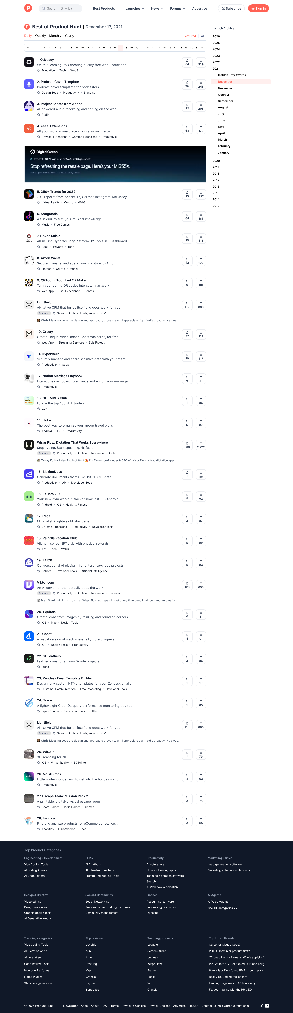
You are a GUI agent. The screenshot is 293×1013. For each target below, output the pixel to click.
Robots (89, 291)
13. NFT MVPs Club (52, 398)
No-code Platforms (36, 970)
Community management (101, 912)
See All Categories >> (223, 908)
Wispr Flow (154, 964)
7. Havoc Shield (48, 236)
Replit (151, 976)
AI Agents (214, 895)
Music (45, 224)
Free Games (62, 224)
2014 (216, 199)
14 (104, 47)
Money (74, 268)
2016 (216, 186)
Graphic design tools (37, 912)
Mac (54, 622)
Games (89, 807)
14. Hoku (44, 420)
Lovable (91, 944)
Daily (28, 36)
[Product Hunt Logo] (28, 8)
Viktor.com (45, 582)
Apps (84, 1005)
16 (115, 47)
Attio (89, 957)
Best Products (104, 8)
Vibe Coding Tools (36, 864)
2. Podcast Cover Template (58, 82)
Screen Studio (156, 951)
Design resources (35, 907)
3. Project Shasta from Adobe (59, 104)
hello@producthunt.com (233, 1005)
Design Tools (50, 92)
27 (175, 47)
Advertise (199, 8)
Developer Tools (81, 482)
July (219, 114)
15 (109, 47)
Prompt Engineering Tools (102, 875)
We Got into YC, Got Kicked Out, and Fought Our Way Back (238, 964)
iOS (59, 431)
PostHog (91, 964)
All (203, 36)
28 (180, 47)
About (95, 1005)
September (224, 101)
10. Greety (45, 332)
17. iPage (43, 516)
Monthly (55, 36)
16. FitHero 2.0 (48, 494)
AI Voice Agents (218, 901)
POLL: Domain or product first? (229, 951)
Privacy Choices (159, 1005)
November (223, 88)
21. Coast (44, 634)
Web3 (74, 70)
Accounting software (160, 901)
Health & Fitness (76, 504)
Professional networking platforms (107, 907)
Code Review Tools (36, 964)
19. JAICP (44, 560)
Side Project (97, 342)
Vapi (88, 970)
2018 (216, 173)
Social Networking (97, 901)
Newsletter (70, 1005)
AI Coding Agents (35, 870)
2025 (216, 42)
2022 (216, 62)
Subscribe (233, 8)
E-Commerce (66, 829)
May (219, 126)
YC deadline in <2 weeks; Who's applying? (237, 957)
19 (131, 47)
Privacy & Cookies (134, 1005)
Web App (48, 291)
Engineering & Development (43, 858)
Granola (91, 976)
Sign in (260, 8)
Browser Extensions (54, 136)
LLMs (89, 858)
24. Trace (44, 700)
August (221, 107)
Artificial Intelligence (82, 313)
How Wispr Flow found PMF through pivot (236, 970)
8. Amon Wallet (48, 258)
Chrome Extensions (84, 136)
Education (48, 70)
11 (88, 47)
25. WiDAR (45, 752)
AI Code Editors (34, 875)
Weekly (40, 36)
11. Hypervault (48, 354)
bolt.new (153, 957)
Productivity (71, 92)
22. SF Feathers (49, 656)
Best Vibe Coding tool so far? (228, 976)
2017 (216, 180)
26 (169, 47)
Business (114, 593)
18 (126, 47)
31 (197, 47)
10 (82, 47)
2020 (216, 160)
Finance (152, 895)
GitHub (93, 711)
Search (151, 881)
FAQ (104, 1005)
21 (142, 47)
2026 (216, 36)
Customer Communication (59, 689)
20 (136, 47)
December (223, 81)
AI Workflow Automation (162, 887)
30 (191, 47)
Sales (60, 313)
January (222, 152)
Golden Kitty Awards (230, 75)
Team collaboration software (165, 875)
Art (44, 549)
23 (153, 47)
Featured (190, 36)
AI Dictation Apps (35, 951)
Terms (115, 1005)
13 (98, 47)
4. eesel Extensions (52, 126)
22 (147, 47)
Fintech (46, 268)
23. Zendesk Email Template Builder (64, 678)
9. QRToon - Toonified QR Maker (62, 280)
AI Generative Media (37, 918)
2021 (216, 68)
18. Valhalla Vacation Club (57, 538)
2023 (216, 55)
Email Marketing (90, 689)
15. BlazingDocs (49, 472)
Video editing (32, 901)
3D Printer (80, 762)
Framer (152, 970)
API (64, 482)
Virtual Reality (51, 202)
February (222, 146)
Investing (153, 912)
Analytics (48, 829)
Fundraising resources (161, 907)
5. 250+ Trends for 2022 (56, 192)
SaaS (45, 246)
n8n (88, 951)
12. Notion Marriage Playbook (60, 376)
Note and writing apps (161, 870)
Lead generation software (225, 864)
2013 (216, 205)
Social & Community (99, 895)
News (155, 8)
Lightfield (44, 302)
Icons (45, 666)
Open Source (50, 711)
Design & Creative (36, 895)
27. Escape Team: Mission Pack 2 (62, 796)
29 (186, 47)
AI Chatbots (93, 864)
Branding (89, 92)
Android (47, 431)
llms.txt (193, 1005)
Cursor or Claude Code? (224, 944)
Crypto (68, 202)
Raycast (91, 983)
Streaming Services (71, 342)
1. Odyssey (45, 60)
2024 (216, 49)
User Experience (69, 291)
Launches (133, 8)
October (222, 94)
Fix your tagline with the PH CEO (230, 989)
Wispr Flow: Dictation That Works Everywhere (72, 442)
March (221, 139)
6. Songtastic (47, 214)
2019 (216, 167)
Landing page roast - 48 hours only (232, 983)
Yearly (69, 36)
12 (93, 47)
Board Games (50, 807)
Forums (176, 8)
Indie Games (72, 807)
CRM (103, 313)
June (220, 120)
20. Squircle (46, 612)
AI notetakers (155, 864)
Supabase (92, 989)
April (220, 133)
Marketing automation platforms (229, 870)
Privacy (58, 246)
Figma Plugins (33, 976)
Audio (45, 114)
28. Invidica (46, 818)
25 (164, 47)
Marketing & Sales (220, 858)
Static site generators (38, 983)
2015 (216, 193)
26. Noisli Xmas (49, 774)
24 (158, 47)
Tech (62, 70)
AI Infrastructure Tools (99, 870)
